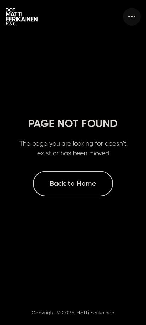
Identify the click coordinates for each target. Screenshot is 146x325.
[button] (132, 17)
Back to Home (73, 183)
